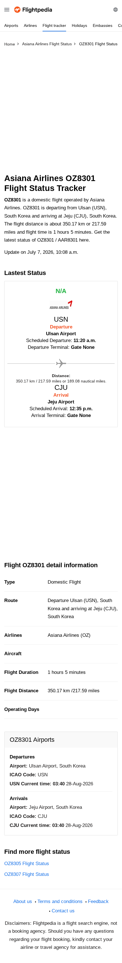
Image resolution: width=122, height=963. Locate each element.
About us (22, 901)
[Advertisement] (61, 112)
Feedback (98, 901)
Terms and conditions (60, 901)
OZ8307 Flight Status (26, 874)
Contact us (63, 910)
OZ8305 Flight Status (26, 863)
